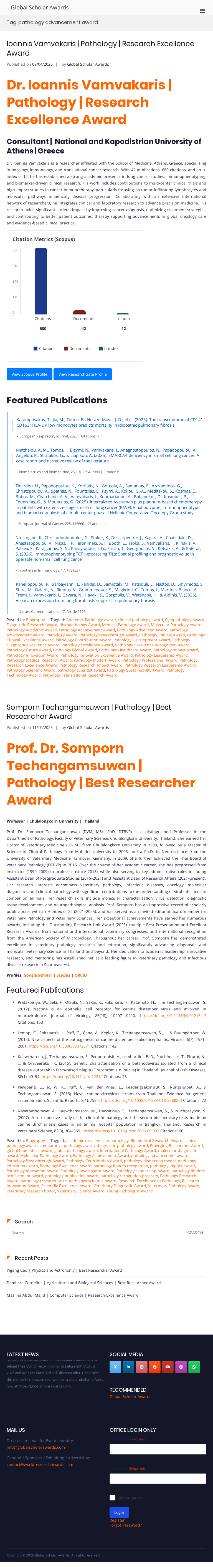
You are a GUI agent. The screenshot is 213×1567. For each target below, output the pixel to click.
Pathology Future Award (29, 649)
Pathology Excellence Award (87, 644)
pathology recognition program (129, 1175)
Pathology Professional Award (150, 660)
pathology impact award (175, 649)
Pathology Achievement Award (87, 630)
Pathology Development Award (141, 639)
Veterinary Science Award (81, 1191)
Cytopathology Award (184, 619)
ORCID (81, 975)
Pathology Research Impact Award (91, 665)
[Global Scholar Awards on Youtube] (168, 1367)
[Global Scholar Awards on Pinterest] (142, 1367)
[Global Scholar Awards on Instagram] (181, 1367)
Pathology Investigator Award (87, 1170)
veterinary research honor (31, 1191)
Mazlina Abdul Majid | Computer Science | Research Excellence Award (73, 1295)
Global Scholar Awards (40, 7)
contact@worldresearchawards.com (40, 1464)
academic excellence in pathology (97, 1140)
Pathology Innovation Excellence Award (96, 655)
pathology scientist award (81, 670)
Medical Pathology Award (125, 624)
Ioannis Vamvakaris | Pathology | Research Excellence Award (100, 48)
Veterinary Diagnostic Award (119, 1185)
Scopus (63, 975)
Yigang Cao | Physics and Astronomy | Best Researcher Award (64, 1270)
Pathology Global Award (75, 649)
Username (128, 1438)
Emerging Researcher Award (176, 1145)
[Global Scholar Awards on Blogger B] (155, 1367)
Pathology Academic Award (32, 630)
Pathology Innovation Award (33, 655)
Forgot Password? (126, 1525)
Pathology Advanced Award (142, 630)
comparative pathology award (67, 1145)
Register (117, 1520)
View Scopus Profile (29, 374)
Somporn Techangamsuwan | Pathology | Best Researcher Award (89, 712)
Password (127, 1468)
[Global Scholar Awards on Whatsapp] (194, 1367)
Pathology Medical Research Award (39, 660)
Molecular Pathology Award (176, 624)
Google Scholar (38, 975)
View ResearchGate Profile (83, 374)
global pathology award (76, 1150)
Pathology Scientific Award (31, 670)
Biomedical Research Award (156, 1140)
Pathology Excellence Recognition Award (152, 644)
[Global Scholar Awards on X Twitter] (115, 1367)
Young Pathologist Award (129, 1191)
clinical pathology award (140, 619)
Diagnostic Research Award (32, 624)
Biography (35, 619)
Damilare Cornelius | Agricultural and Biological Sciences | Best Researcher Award (84, 1282)
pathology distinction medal (150, 1160)
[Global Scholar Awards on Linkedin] (128, 1367)
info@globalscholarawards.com (36, 1447)
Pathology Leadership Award (161, 655)
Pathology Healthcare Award (125, 649)
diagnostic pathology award (122, 1145)
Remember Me (130, 1498)
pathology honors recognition (120, 1165)
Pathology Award (62, 634)
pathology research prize (44, 1180)
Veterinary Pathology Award (173, 1185)
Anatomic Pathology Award (91, 619)
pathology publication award (71, 1175)
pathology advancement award (160, 1155)
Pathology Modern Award (97, 660)
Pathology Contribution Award (83, 639)
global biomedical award (29, 1150)
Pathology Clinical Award (162, 634)
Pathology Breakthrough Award (108, 634)
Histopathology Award (79, 624)
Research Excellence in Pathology (149, 1180)
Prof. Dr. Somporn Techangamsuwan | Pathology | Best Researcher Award (101, 774)
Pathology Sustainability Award (135, 670)
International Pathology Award (128, 1150)
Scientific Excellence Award (66, 1185)
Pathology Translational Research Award (80, 675)
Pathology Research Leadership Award (160, 665)
